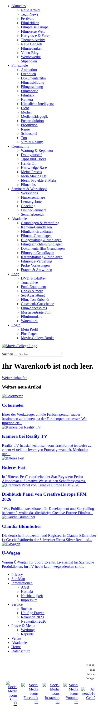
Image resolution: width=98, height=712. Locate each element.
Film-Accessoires (34, 308)
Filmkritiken (30, 23)
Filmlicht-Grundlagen (37, 231)
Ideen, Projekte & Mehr (38, 180)
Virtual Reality (32, 142)
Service (17, 604)
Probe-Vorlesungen (35, 265)
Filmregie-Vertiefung (36, 261)
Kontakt (27, 592)
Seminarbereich (32, 214)
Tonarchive (29, 282)
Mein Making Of (33, 176)
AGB (25, 587)
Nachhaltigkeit (32, 596)
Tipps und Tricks (33, 159)
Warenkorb (29, 321)
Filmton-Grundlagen (36, 236)
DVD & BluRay (33, 278)
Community (20, 146)
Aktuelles (18, 6)
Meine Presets (31, 172)
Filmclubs (28, 185)
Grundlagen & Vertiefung (40, 223)
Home (16, 647)
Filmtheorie (29, 91)
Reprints (27, 634)
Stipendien (29, 61)
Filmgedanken (31, 48)
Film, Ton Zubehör (35, 299)
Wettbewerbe (31, 57)
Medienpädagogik (34, 116)
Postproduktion (32, 121)
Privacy (17, 574)
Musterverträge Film (36, 312)
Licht (25, 108)
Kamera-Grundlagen (36, 227)
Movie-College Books (37, 338)
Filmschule (19, 65)
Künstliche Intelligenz (37, 104)
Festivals (27, 19)
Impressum (29, 600)
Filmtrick (27, 95)
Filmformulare (31, 317)
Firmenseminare (33, 197)
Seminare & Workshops (29, 189)
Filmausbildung (32, 82)
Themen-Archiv (33, 40)
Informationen (22, 583)
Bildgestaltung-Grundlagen (41, 240)
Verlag (16, 638)
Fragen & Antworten (36, 270)
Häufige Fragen (32, 613)
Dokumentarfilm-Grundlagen (43, 248)
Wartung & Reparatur (37, 151)
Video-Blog (30, 53)
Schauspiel (29, 133)
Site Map (18, 579)
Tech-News (29, 14)
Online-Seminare (33, 210)
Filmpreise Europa (35, 27)
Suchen (26, 609)
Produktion (29, 125)
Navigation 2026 (33, 621)
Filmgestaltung (32, 87)
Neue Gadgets (31, 44)
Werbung (28, 630)
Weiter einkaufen (14, 378)
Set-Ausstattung (33, 295)
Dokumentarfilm (33, 78)
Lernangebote (31, 202)
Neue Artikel (30, 10)
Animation (29, 70)
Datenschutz (20, 651)
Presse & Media (23, 626)
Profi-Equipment (33, 287)
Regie (25, 129)
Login (15, 325)
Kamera (27, 99)
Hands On (28, 163)
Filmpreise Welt (32, 31)
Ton (24, 138)
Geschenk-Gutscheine (37, 304)
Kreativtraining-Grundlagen (42, 257)
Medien (26, 112)
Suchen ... (9, 354)
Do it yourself (31, 155)
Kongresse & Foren (35, 36)
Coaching (28, 206)
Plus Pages (29, 334)
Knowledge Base (34, 168)
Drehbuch (28, 74)
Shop (15, 274)
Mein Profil (29, 329)
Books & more (32, 291)
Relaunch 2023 (32, 617)
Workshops (29, 193)
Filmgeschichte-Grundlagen (42, 244)
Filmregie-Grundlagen (37, 253)
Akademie (19, 219)
